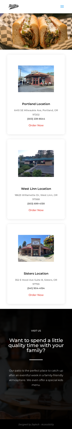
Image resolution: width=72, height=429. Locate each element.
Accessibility (47, 424)
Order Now (36, 125)
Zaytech (35, 424)
